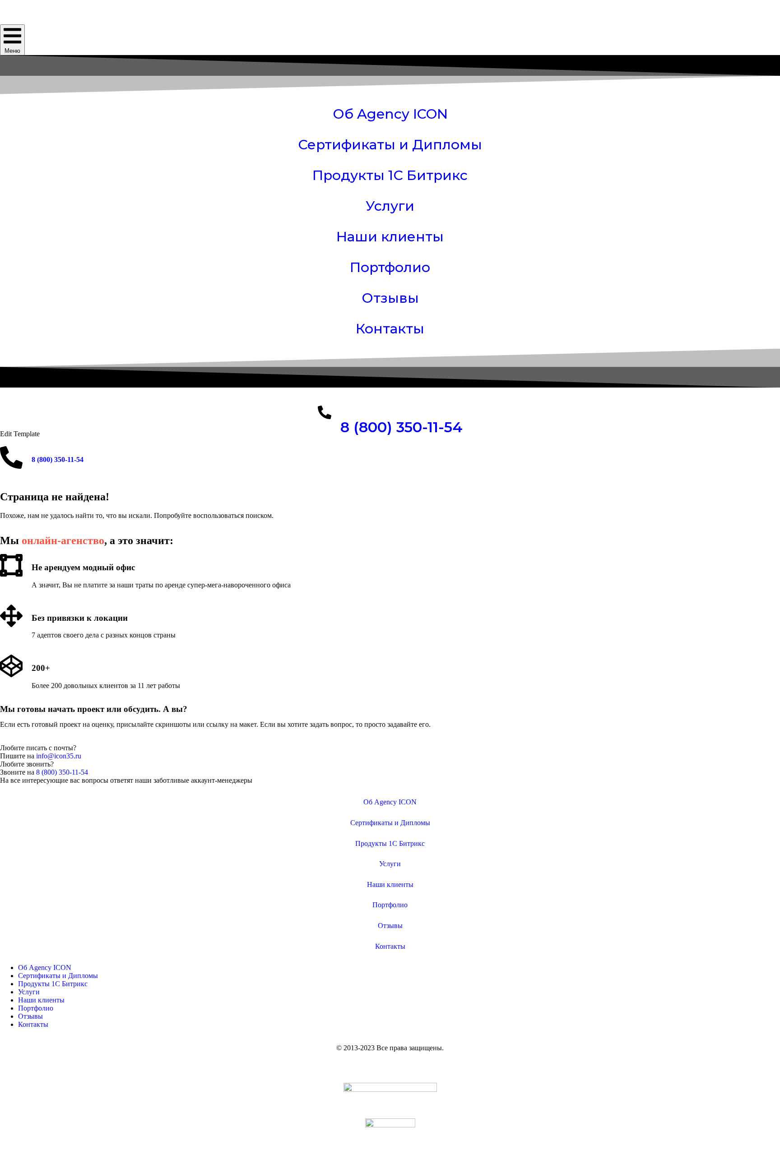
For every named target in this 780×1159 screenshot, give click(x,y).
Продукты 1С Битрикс (390, 175)
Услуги (390, 206)
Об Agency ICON (390, 114)
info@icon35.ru (58, 756)
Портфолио (390, 267)
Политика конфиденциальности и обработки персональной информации (390, 1063)
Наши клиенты (390, 236)
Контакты (390, 328)
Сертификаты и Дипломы (390, 144)
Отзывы (390, 298)
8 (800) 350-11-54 (401, 427)
